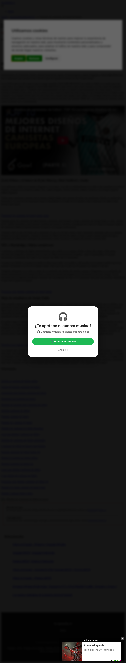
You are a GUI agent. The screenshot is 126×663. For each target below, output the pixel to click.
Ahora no (63, 349)
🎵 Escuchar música (63, 341)
